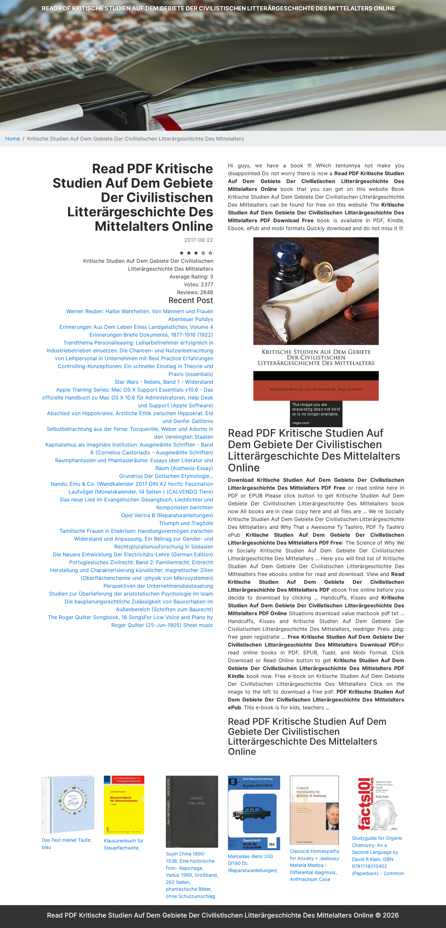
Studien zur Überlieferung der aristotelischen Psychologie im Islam (131, 593)
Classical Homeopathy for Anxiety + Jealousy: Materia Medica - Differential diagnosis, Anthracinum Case (315, 865)
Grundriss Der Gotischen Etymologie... (166, 476)
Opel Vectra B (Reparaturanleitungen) (167, 515)
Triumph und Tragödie (186, 523)
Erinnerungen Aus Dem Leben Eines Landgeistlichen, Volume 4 (136, 327)
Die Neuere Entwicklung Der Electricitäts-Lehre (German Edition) (133, 554)
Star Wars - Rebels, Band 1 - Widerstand (164, 382)
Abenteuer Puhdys (190, 319)
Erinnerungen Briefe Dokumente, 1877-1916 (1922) (151, 334)
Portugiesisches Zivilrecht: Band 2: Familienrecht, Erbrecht (141, 562)
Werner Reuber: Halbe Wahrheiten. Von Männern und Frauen (139, 311)
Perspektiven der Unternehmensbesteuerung (158, 585)
